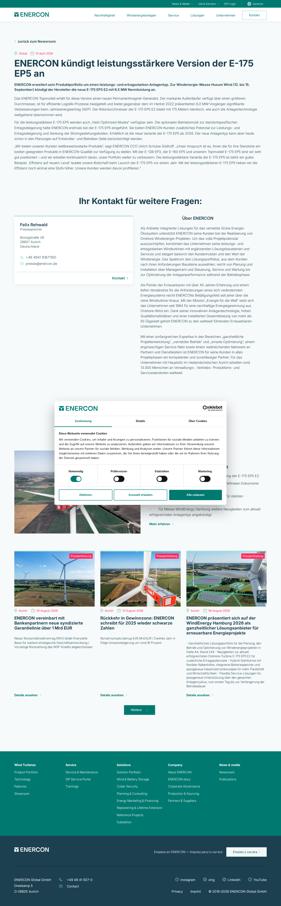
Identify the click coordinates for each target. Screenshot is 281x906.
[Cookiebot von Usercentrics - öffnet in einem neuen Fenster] (205, 408)
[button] (182, 4)
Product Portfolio (26, 772)
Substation (124, 822)
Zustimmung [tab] (83, 421)
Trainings (72, 786)
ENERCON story (179, 779)
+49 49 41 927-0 (80, 880)
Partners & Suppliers (182, 801)
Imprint (195, 891)
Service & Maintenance (82, 772)
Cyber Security (127, 786)
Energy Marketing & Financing (137, 801)
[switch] (119, 479)
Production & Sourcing (183, 793)
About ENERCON (180, 772)
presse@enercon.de (41, 264)
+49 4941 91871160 (41, 257)
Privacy (177, 891)
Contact (73, 886)
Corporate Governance (184, 786)
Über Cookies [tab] (198, 421)
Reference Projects (130, 815)
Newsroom (227, 772)
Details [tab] (140, 421)
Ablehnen (85, 494)
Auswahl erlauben (140, 494)
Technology (22, 779)
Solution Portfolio (128, 772)
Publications (227, 779)
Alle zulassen (195, 494)
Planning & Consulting (132, 793)
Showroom (21, 793)
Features (20, 786)
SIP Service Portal (78, 779)
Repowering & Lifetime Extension (139, 808)
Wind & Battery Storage (133, 779)
